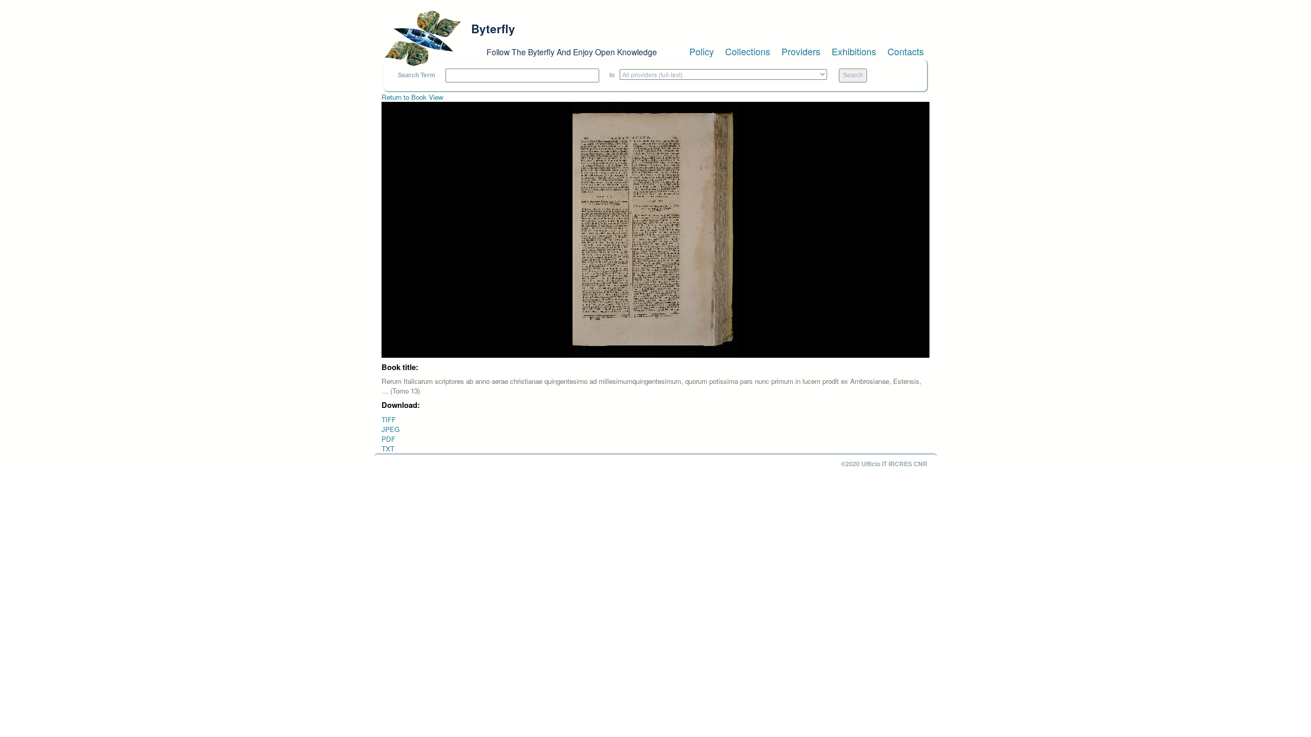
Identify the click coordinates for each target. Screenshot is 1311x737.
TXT (388, 448)
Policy (701, 51)
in (612, 75)
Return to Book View (412, 97)
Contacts (905, 51)
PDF (388, 439)
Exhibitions (854, 51)
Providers (800, 51)
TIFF (389, 419)
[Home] (422, 38)
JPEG (390, 429)
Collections (747, 51)
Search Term (416, 75)
